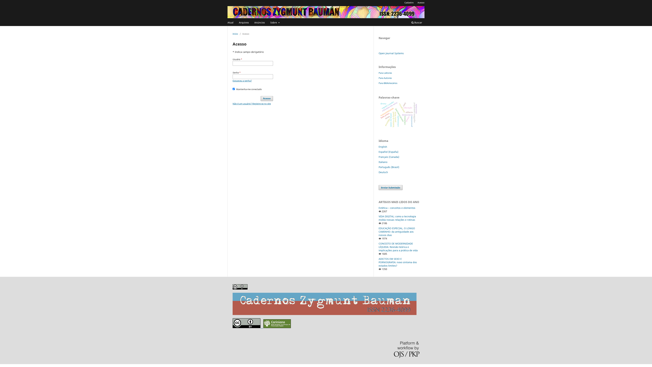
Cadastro (409, 2)
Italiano (383, 162)
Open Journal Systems (391, 53)
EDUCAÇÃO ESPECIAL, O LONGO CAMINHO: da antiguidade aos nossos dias (397, 232)
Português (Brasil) (389, 167)
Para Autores (385, 78)
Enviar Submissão (390, 187)
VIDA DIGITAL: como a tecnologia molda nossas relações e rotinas (397, 218)
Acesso (421, 2)
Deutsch (383, 172)
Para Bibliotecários (388, 83)
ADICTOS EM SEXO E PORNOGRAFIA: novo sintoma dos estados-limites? (398, 262)
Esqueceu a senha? (242, 80)
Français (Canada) (389, 157)
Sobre (274, 22)
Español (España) (388, 151)
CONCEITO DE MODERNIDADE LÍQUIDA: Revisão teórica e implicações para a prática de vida (398, 247)
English (383, 146)
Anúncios (259, 22)
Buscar (418, 22)
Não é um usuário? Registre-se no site (252, 103)
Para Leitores (385, 72)
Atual (230, 22)
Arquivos (244, 22)
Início (235, 33)
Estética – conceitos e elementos (397, 207)
